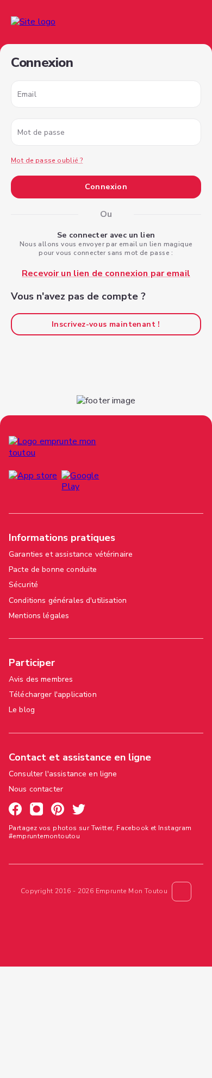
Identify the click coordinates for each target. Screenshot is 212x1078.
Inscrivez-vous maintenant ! (106, 324)
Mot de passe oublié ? (47, 160)
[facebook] (15, 810)
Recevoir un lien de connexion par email (106, 273)
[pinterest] (57, 810)
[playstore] (90, 483)
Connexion (106, 187)
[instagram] (36, 810)
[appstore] (33, 483)
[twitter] (78, 810)
